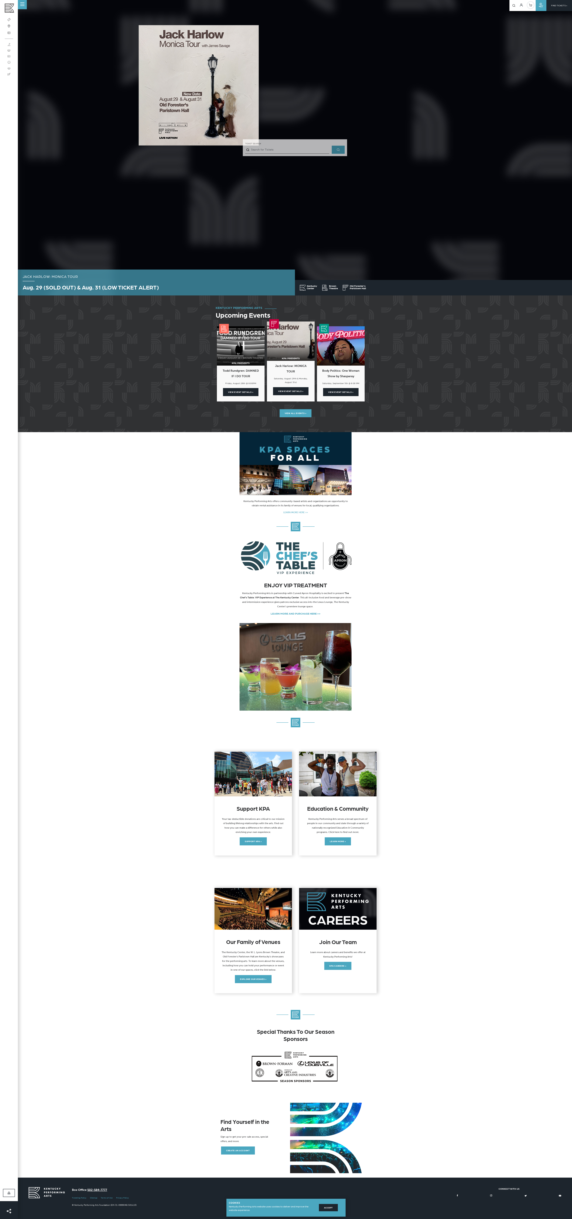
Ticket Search (253, 143)
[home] (9, 9)
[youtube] (560, 1195)
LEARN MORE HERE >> (295, 512)
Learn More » (338, 841)
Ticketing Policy (79, 1198)
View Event (240, 392)
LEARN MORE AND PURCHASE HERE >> (296, 613)
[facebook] (457, 1195)
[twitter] (525, 1195)
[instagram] (491, 1195)
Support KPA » (253, 841)
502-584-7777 (97, 1190)
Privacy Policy (122, 1198)
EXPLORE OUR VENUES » (253, 979)
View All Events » (295, 413)
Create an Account (238, 1150)
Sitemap (93, 1198)
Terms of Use (107, 1198)
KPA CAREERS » (337, 966)
